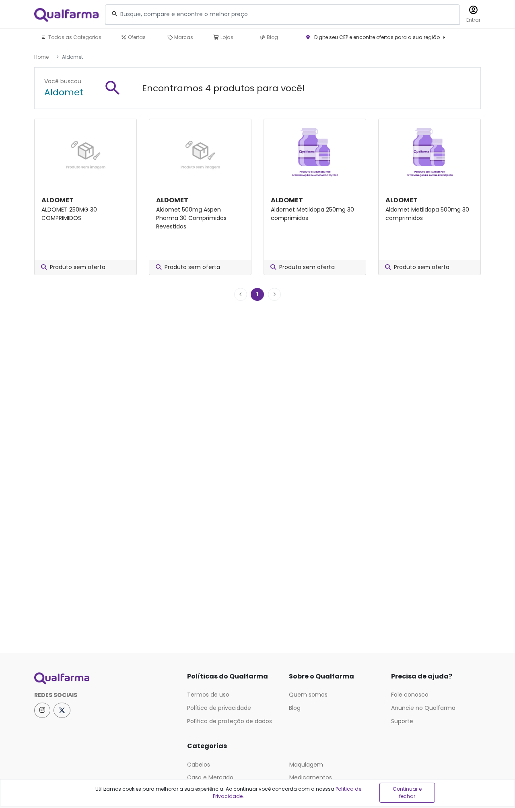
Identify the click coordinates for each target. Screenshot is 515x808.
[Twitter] (62, 710)
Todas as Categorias (74, 37)
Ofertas (136, 37)
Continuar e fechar (407, 792)
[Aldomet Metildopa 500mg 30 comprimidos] (429, 152)
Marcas (183, 37)
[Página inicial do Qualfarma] (104, 678)
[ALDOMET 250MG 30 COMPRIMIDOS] (85, 152)
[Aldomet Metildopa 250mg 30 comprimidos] (314, 152)
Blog (272, 37)
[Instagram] (42, 710)
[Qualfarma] (66, 14)
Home (41, 56)
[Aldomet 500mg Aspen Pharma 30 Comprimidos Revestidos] (200, 152)
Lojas (226, 37)
